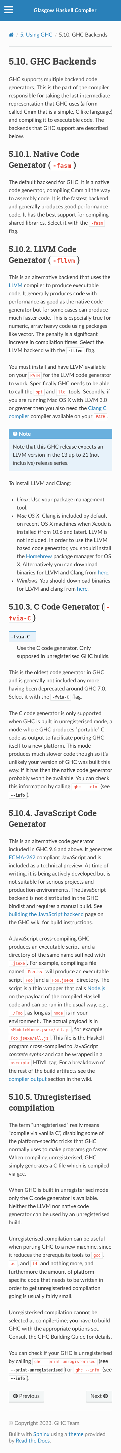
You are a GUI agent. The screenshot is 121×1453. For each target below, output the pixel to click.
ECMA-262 (22, 857)
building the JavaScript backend (46, 914)
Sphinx (41, 1434)
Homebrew (39, 556)
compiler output (28, 1079)
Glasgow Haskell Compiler (65, 10)
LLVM (16, 285)
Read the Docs (33, 1441)
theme (76, 1434)
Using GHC (36, 35)
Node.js (96, 988)
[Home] (11, 35)
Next (96, 1396)
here (103, 572)
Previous (29, 1396)
